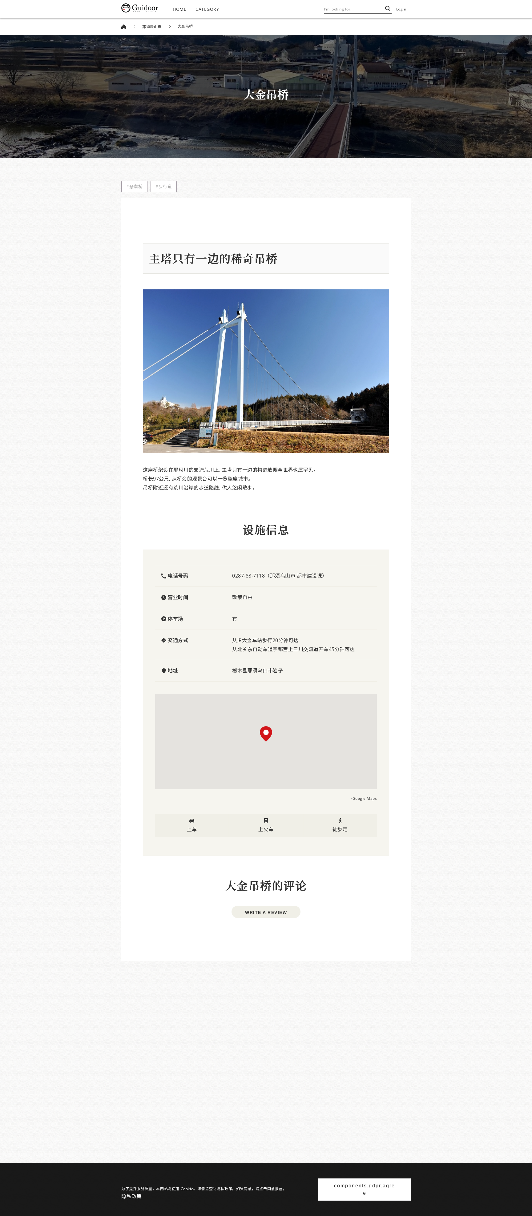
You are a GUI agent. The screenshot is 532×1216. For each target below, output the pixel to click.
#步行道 (163, 186)
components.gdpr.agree (364, 1189)
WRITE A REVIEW (266, 912)
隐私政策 (131, 1196)
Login (401, 9)
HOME (179, 9)
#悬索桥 (134, 186)
